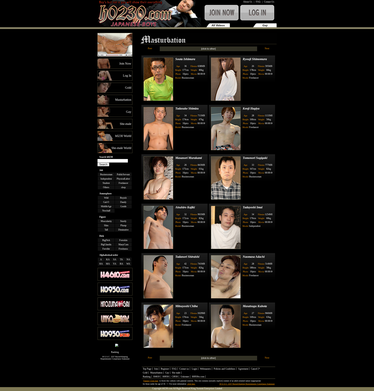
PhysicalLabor (123, 178)
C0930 (175, 376)
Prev (150, 48)
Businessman (106, 174)
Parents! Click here (150, 381)
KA (108, 259)
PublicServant (123, 174)
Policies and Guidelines (224, 368)
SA (114, 259)
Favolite (106, 248)
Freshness (123, 248)
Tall (106, 229)
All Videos (218, 25)
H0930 (165, 376)
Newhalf (106, 210)
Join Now (221, 14)
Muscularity (106, 221)
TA (121, 259)
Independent (106, 178)
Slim (106, 225)
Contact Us (269, 1)
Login (194, 368)
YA (114, 263)
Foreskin (123, 240)
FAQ (258, 1)
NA (128, 259)
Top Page (147, 368)
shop (123, 187)
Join (156, 368)
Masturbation (241, 25)
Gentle (123, 206)
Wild (106, 197)
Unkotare (185, 376)
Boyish (123, 197)
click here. (191, 384)
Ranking (101, 34)
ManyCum (123, 244)
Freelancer (123, 183)
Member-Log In (258, 14)
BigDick (106, 240)
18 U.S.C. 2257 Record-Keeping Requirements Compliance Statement (115, 358)
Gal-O (106, 202)
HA (101, 263)
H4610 (156, 376)
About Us (247, 1)
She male (176, 372)
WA (128, 263)
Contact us (184, 368)
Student (106, 183)
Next (267, 48)
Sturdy (123, 221)
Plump (123, 225)
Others (106, 187)
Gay (265, 25)
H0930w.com (198, 376)
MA (108, 263)
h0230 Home (150, 14)
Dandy (123, 202)
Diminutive (123, 229)
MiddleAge (106, 206)
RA (121, 263)
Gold (145, 372)
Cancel (254, 368)
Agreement (243, 368)
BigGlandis (106, 244)
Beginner (165, 368)
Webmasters (205, 368)
